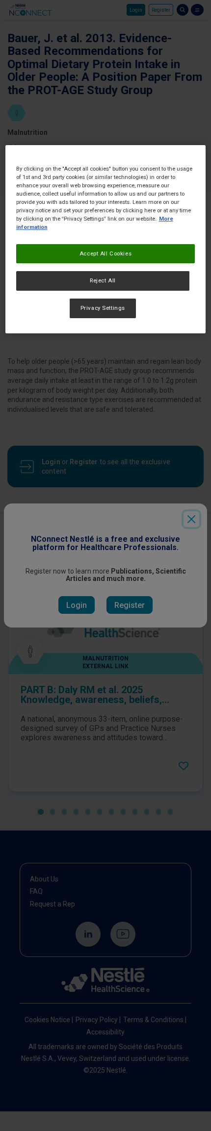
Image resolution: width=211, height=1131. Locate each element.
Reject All (103, 280)
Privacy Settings (102, 307)
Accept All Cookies (105, 253)
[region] (105, 239)
